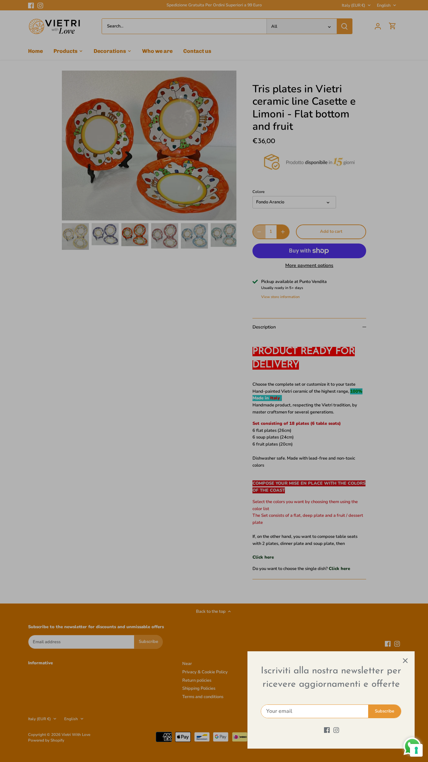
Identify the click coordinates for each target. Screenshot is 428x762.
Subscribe (384, 711)
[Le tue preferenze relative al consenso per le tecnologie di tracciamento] (416, 750)
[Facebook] (327, 730)
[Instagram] (336, 730)
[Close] (405, 660)
